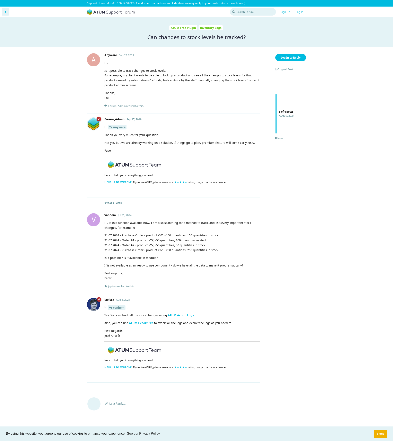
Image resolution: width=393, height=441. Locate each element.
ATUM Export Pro (141, 323)
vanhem (118, 307)
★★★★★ (181, 182)
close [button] (380, 433)
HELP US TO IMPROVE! (118, 182)
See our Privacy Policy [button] (143, 433)
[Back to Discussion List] (5, 12)
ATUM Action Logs (181, 315)
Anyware (119, 127)
